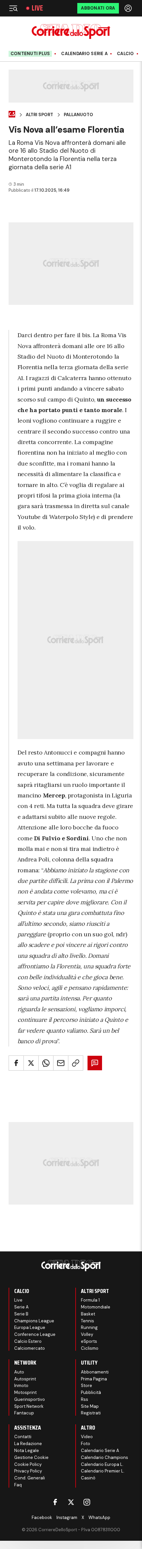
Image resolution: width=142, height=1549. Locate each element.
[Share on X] (31, 1063)
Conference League (34, 1334)
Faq (18, 1485)
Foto (85, 1443)
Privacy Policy (28, 1471)
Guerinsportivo (29, 1399)
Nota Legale (26, 1450)
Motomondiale (95, 1307)
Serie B (21, 1314)
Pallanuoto (78, 114)
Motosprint (25, 1392)
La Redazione (28, 1443)
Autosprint (25, 1379)
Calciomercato (29, 1348)
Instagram (66, 1517)
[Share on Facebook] (16, 1063)
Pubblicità (91, 1392)
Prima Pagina (94, 1379)
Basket (88, 1314)
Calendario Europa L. (102, 1464)
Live (37, 8)
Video (87, 1436)
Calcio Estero (28, 1341)
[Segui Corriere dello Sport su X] (71, 1502)
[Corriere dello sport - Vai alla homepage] (71, 31)
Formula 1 (90, 1300)
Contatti (22, 1436)
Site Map (90, 1406)
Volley (87, 1334)
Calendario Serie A (84, 53)
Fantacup (24, 1413)
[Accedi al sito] (128, 8)
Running (89, 1327)
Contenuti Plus (30, 53)
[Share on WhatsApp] (46, 1063)
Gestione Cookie (31, 1457)
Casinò (88, 1478)
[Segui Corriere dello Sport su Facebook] (55, 1502)
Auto (19, 1372)
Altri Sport (39, 114)
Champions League (34, 1321)
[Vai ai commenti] (95, 1063)
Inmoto (21, 1385)
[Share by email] (60, 1063)
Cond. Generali (29, 1478)
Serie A (21, 1307)
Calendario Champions (104, 1457)
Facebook (42, 1517)
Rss (84, 1399)
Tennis (87, 1321)
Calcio (125, 53)
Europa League (29, 1327)
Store (86, 1385)
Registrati (91, 1413)
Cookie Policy (28, 1464)
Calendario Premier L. (102, 1471)
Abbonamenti (95, 1372)
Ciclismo (89, 1348)
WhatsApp (99, 1517)
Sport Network (29, 1406)
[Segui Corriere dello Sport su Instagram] (87, 1502)
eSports (89, 1341)
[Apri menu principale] (13, 8)
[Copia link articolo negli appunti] (75, 1063)
